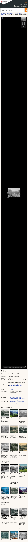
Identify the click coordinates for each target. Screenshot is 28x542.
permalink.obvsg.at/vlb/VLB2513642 (17, 401)
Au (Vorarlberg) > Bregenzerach (15, 384)
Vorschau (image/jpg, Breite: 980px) (17, 400)
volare (16, 13)
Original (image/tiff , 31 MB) (15, 397)
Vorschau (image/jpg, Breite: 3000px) (17, 398)
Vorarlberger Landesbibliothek (7, 13)
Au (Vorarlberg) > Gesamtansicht (15, 385)
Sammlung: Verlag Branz (14, 403)
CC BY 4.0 (11, 389)
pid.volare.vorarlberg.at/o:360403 (16, 394)
